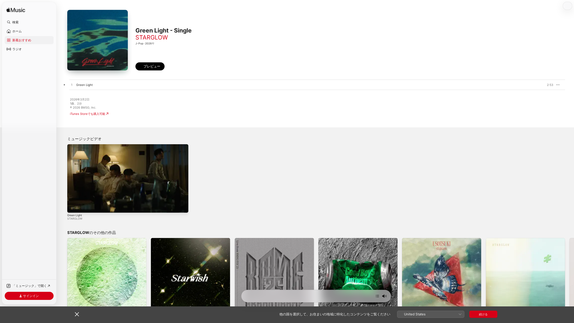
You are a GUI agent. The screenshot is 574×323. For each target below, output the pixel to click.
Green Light (74, 215)
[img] (16, 10)
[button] (29, 22)
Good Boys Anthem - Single (337, 240)
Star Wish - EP (161, 240)
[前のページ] (63, 278)
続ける (483, 314)
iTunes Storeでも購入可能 (87, 114)
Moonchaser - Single (81, 240)
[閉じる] (77, 314)
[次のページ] (569, 278)
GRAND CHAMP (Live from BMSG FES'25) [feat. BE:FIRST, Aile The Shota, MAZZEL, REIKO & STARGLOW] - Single (274, 243)
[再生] (73, 207)
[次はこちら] (377, 296)
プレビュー (547, 84)
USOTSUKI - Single (415, 240)
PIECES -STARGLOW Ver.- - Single (509, 240)
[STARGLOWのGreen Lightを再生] (71, 85)
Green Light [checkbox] (84, 85)
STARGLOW (151, 37)
